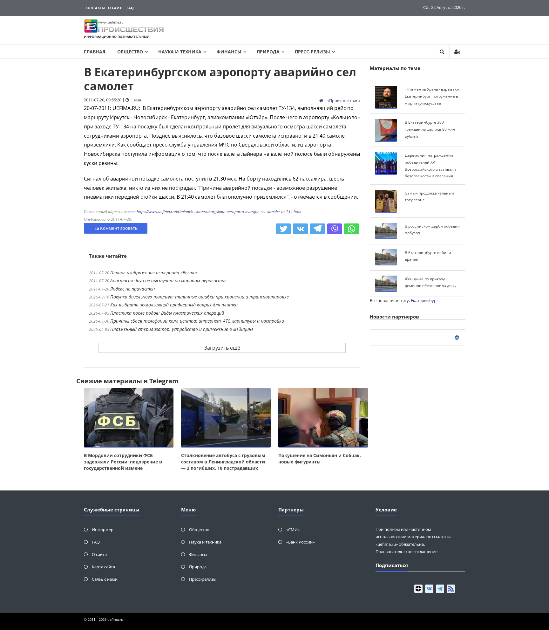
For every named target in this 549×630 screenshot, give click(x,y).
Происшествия (343, 100)
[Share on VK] (300, 228)
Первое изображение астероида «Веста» (154, 273)
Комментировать (119, 228)
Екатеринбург (424, 300)
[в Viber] (334, 228)
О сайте (115, 7)
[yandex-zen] (418, 589)
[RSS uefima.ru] (451, 589)
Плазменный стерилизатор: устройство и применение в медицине (182, 329)
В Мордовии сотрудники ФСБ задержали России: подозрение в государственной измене (123, 461)
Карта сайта (103, 567)
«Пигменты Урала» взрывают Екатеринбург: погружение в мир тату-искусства (432, 96)
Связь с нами (105, 579)
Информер (102, 529)
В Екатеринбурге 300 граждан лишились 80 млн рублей (430, 129)
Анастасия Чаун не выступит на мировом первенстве (168, 280)
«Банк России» (300, 542)
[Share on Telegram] (317, 228)
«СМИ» (293, 529)
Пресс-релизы (312, 52)
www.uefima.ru (111, 22)
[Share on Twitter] (283, 228)
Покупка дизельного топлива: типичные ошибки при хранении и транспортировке (199, 297)
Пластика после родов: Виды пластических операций (167, 313)
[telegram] (440, 589)
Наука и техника (179, 52)
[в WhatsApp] (351, 228)
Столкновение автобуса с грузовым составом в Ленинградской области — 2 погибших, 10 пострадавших (223, 461)
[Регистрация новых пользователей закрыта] (457, 51)
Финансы (229, 52)
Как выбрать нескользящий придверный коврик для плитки (174, 305)
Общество (130, 52)
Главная (94, 52)
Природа (268, 52)
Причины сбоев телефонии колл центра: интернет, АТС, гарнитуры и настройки (197, 321)
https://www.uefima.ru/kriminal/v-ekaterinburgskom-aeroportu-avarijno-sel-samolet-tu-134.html (219, 211)
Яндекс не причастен (132, 289)
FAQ (130, 7)
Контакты (95, 7)
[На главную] (321, 100)
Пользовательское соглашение (406, 551)
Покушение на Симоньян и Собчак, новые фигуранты (319, 458)
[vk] (429, 589)
